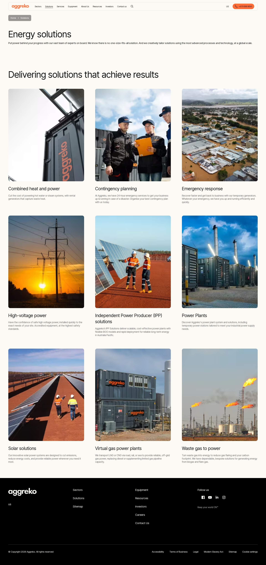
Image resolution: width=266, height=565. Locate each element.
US (227, 6)
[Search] (132, 6)
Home (13, 18)
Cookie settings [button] (250, 551)
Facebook (202, 497)
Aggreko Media (209, 497)
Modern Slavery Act (213, 551)
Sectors (78, 490)
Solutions (78, 498)
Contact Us (142, 523)
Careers (140, 514)
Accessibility (158, 551)
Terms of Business (178, 551)
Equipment (141, 490)
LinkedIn (216, 497)
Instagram (223, 497)
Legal (195, 551)
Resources (141, 498)
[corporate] (20, 6)
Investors (141, 506)
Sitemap (78, 506)
